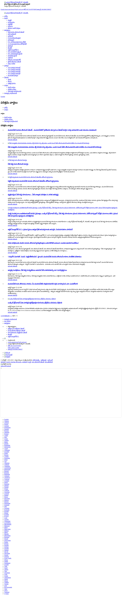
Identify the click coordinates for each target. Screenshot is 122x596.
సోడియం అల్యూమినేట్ (14, 59)
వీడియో (6, 77)
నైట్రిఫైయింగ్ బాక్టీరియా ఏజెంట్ (16, 328)
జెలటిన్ (10, 48)
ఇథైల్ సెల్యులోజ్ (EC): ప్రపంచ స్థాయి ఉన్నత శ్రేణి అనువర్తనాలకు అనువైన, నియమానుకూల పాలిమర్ (40, 229)
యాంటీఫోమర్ (49, 362)
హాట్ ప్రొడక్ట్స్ (36, 360)
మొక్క (9, 79)
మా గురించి (7, 321)
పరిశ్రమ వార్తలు (12, 89)
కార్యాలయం (11, 22)
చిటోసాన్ (10, 57)
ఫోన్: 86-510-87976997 (30, 9)
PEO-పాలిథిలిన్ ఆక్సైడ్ (14, 52)
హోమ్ (6, 16)
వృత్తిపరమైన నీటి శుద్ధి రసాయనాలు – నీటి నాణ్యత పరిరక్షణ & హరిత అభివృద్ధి (33, 194)
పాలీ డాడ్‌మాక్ (12, 34)
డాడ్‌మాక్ (10, 36)
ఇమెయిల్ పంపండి (6, 366)
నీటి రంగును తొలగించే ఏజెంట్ (16, 32)
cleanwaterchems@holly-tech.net (17, 342)
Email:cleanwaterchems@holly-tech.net (12, 9)
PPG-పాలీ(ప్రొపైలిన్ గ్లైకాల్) (15, 54)
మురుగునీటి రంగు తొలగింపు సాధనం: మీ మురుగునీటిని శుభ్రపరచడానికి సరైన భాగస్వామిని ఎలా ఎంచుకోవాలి (43, 284)
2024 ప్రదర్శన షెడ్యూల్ (14, 71)
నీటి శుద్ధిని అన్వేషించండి (14, 91)
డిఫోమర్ (10, 46)
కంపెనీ (6, 18)
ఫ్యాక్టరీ (10, 20)
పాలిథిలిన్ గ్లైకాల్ (12, 55)
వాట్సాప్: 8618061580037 (44, 9)
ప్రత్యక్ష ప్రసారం (12, 83)
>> (11, 316)
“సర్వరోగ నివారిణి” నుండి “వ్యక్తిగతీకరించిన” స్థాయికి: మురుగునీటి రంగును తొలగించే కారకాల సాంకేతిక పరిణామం (44, 256)
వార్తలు (6, 85)
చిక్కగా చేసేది (11, 63)
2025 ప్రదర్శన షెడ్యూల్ (14, 69)
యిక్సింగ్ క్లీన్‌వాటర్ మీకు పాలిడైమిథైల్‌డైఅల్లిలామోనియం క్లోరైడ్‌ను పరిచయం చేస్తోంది (35, 303)
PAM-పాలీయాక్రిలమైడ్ (14, 38)
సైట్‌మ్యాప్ (43, 360)
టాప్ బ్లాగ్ (50, 360)
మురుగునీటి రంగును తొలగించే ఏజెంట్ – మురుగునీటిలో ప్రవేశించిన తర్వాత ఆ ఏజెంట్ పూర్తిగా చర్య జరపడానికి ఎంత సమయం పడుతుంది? (52, 130)
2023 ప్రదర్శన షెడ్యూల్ (14, 73)
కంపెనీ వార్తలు (11, 87)
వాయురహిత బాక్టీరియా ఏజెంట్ (16, 330)
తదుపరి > (8, 316)
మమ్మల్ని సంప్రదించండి (10, 93)
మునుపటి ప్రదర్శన (13, 75)
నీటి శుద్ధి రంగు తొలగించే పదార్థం (18, 164)
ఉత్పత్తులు (7, 30)
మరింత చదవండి (12, 139)
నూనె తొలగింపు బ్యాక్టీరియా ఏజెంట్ (17, 332)
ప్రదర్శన (6, 65)
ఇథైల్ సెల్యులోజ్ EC (13, 50)
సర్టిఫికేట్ (10, 24)
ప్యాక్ (29, 362)
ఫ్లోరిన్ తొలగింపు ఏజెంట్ (14, 61)
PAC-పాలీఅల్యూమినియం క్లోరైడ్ (17, 42)
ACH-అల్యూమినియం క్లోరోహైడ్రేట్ (17, 44)
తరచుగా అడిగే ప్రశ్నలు (14, 28)
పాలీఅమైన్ (11, 40)
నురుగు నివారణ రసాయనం (14, 362)
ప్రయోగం (10, 26)
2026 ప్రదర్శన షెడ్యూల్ (14, 67)
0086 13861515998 (13, 347)
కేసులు (10, 81)
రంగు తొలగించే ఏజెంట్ (38, 362)
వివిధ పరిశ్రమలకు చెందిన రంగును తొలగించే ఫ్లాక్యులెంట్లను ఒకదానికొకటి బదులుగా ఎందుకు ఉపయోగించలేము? (43, 243)
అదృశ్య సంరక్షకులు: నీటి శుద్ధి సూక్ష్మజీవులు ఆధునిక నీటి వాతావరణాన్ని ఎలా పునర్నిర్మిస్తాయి (37, 270)
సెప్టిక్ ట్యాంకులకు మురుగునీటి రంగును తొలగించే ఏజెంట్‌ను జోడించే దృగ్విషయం (33, 181)
